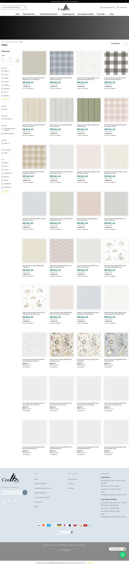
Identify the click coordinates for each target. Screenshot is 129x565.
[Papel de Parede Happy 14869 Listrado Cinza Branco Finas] (61, 157)
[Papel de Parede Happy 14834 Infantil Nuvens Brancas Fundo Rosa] (34, 388)
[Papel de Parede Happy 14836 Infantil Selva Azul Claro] (116, 344)
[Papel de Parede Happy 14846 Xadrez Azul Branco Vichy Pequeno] (89, 297)
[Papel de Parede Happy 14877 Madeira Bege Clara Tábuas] (34, 110)
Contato (71, 483)
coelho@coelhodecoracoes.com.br (114, 495)
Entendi (90, 562)
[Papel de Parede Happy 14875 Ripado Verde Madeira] (89, 110)
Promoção (101, 14)
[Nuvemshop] (64, 550)
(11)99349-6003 (115, 511)
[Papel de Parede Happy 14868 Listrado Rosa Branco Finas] (89, 157)
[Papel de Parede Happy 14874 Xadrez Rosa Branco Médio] (116, 110)
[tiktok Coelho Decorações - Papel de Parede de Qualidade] (21, 501)
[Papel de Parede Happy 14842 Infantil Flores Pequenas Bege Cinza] (89, 63)
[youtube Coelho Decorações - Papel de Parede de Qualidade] (15, 501)
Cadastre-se (111, 7)
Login (104, 7)
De (2, 58)
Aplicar (17, 60)
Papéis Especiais (68, 14)
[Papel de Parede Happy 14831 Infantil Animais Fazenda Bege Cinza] (116, 388)
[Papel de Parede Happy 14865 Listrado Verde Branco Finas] (61, 204)
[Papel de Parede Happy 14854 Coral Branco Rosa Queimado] (61, 250)
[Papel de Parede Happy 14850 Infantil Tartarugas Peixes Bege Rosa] (34, 297)
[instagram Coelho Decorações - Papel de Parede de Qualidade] (4, 501)
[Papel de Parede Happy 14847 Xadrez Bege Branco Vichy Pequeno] (34, 63)
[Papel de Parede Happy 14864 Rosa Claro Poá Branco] (89, 204)
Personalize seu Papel (86, 14)
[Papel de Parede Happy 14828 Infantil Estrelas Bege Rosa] (61, 432)
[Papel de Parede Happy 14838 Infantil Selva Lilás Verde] (61, 344)
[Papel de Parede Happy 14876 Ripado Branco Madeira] (61, 110)
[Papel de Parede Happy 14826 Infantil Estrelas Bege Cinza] (116, 432)
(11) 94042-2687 (115, 489)
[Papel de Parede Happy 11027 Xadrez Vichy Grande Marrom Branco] (116, 63)
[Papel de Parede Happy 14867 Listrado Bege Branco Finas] (116, 157)
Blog (111, 14)
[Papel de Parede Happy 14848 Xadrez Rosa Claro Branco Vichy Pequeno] (61, 297)
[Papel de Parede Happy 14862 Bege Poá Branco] (34, 250)
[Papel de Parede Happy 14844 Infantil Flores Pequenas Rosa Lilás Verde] (116, 297)
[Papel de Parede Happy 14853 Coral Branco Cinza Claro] (89, 250)
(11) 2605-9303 (113, 486)
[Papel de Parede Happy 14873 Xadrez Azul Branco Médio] (61, 63)
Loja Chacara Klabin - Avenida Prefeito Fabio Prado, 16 (64, 1)
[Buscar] (25, 7)
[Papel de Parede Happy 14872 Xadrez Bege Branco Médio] (34, 157)
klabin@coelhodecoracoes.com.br (113, 517)
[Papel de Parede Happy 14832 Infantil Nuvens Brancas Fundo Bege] (89, 388)
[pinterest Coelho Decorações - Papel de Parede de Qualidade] (4, 503)
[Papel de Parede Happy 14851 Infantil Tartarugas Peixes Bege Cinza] (116, 250)
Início (18, 14)
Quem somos (72, 479)
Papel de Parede (29, 14)
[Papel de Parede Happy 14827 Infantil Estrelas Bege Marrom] (89, 432)
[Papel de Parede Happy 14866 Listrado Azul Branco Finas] (34, 204)
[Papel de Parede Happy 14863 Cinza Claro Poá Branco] (116, 204)
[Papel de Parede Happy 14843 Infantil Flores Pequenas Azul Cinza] (34, 344)
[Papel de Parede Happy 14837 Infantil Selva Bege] (89, 344)
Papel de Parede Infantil (48, 14)
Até (10, 58)
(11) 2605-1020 (113, 508)
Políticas (71, 488)
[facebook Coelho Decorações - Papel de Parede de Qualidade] (9, 501)
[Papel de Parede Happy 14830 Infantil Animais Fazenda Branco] (34, 432)
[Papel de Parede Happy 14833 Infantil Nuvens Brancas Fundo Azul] (61, 388)
